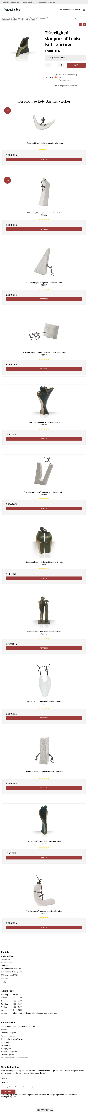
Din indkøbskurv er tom (69, 10)
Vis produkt (44, 159)
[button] (80, 24)
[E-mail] (44, 1082)
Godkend (8, 1091)
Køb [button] (76, 65)
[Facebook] (1, 982)
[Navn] (44, 1078)
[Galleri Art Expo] (12, 10)
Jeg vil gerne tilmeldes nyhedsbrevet (25, 1086)
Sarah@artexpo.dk (14, 972)
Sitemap (4, 978)
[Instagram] (5, 982)
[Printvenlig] (75, 18)
